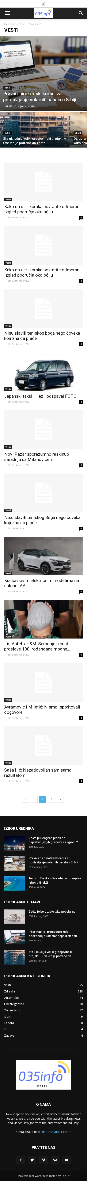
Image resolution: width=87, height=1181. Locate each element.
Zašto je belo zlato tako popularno (52, 911)
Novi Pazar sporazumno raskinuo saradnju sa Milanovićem (36, 457)
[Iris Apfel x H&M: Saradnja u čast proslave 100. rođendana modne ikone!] (43, 619)
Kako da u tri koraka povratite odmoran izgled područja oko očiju (41, 209)
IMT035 (8, 106)
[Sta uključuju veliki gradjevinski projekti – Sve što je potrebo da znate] (35, 138)
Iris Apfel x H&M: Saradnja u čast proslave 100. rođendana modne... (37, 646)
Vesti (22, 24)
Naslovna (9, 24)
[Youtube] (66, 1160)
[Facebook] (20, 1160)
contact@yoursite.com (56, 1132)
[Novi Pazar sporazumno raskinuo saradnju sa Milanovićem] (43, 429)
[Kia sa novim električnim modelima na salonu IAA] (43, 556)
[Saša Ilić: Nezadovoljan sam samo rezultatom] (43, 745)
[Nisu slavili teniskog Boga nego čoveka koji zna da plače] (43, 493)
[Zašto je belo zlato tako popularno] (14, 916)
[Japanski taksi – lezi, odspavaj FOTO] (43, 371)
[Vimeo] (43, 1160)
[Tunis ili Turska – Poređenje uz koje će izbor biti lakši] (14, 883)
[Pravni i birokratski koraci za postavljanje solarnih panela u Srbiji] (43, 73)
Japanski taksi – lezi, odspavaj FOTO (40, 396)
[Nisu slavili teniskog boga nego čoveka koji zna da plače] (43, 308)
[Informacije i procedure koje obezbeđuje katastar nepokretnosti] (14, 937)
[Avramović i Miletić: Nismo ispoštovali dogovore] (43, 682)
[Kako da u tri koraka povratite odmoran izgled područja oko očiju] (43, 182)
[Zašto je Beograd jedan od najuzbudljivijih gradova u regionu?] (14, 843)
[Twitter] (32, 1160)
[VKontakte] (55, 1160)
